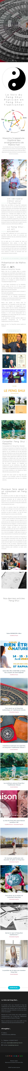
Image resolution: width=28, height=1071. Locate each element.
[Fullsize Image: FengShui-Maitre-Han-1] (14, 361)
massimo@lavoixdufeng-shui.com (14, 1042)
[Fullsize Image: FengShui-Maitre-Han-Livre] (14, 398)
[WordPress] (14, 1056)
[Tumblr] (13, 1056)
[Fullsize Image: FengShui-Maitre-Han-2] (14, 376)
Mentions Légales (14, 1060)
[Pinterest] (9, 1056)
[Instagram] (7, 1056)
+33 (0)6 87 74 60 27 (13, 1040)
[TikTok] (18, 1056)
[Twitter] (6, 1056)
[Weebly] (21, 1056)
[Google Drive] (16, 1056)
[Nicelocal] (20, 1056)
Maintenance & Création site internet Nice (14, 1062)
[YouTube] (11, 1056)
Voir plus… (14, 987)
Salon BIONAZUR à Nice (14, 633)
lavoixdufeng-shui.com (13, 1045)
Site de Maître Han (13, 331)
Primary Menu (25, 3)
